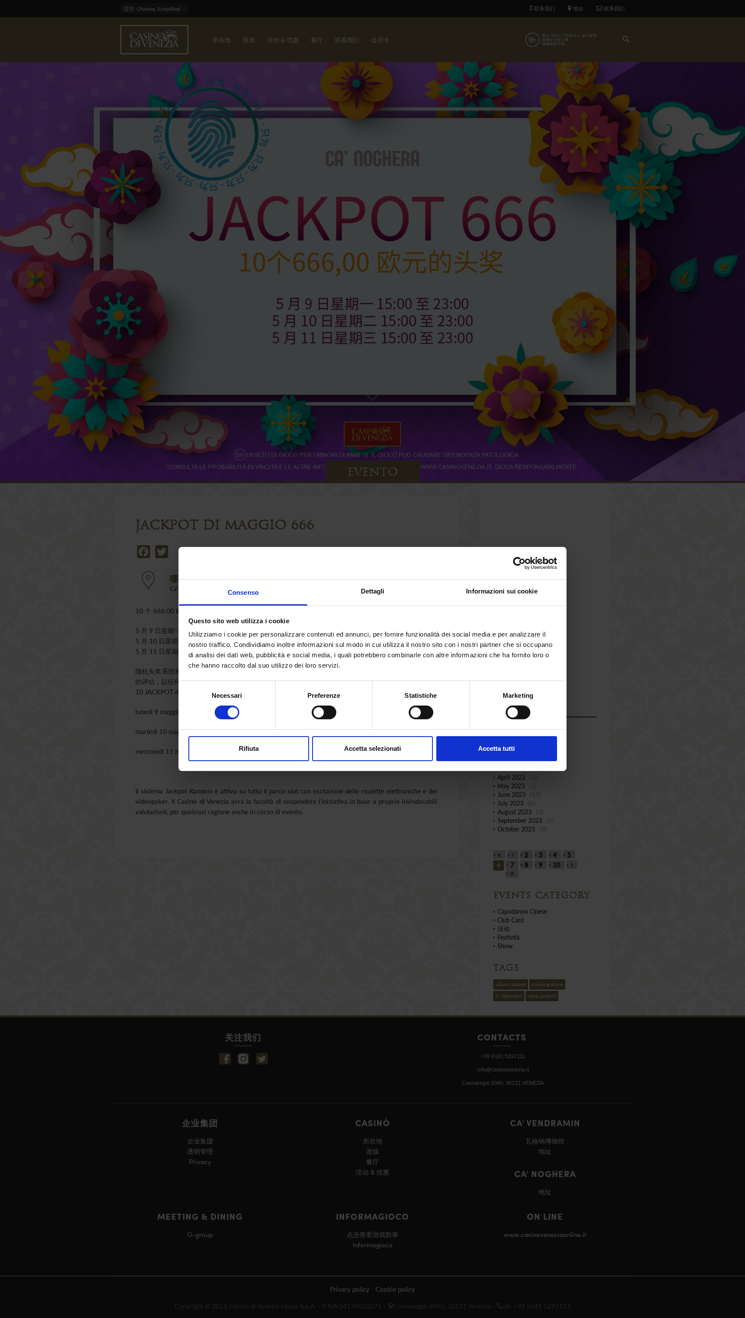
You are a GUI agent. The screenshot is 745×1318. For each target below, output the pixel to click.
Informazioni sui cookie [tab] (501, 591)
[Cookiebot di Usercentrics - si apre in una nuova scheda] (519, 562)
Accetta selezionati (372, 748)
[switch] (324, 712)
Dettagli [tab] (373, 591)
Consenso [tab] (243, 592)
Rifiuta (249, 748)
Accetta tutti (496, 748)
